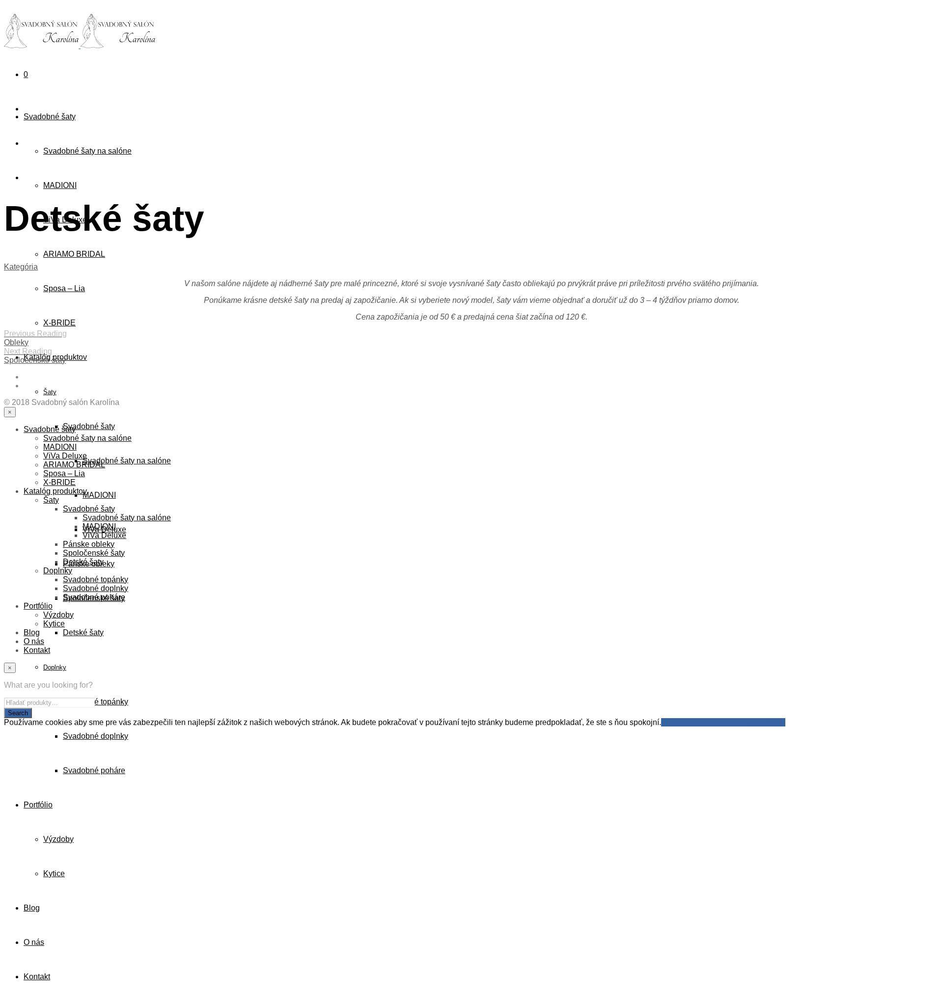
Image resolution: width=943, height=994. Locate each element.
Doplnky (54, 667)
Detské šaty (83, 632)
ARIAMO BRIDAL (74, 254)
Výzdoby (58, 839)
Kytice (54, 873)
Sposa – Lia (64, 288)
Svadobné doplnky (95, 736)
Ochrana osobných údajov (739, 722)
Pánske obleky (88, 544)
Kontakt (37, 976)
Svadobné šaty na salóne (87, 151)
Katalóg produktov (55, 491)
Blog (32, 908)
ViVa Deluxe (65, 456)
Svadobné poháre (94, 770)
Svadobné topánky (95, 702)
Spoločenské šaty (94, 553)
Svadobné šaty (50, 116)
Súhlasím (677, 722)
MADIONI (60, 185)
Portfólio (38, 805)
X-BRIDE (59, 323)
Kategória (21, 267)
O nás (34, 942)
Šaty (49, 392)
